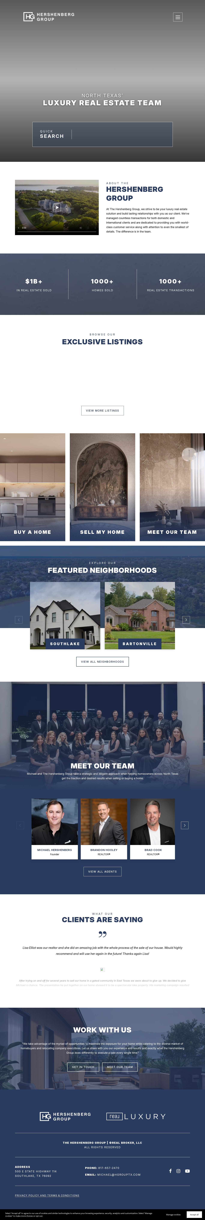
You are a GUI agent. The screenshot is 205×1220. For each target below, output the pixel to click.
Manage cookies (173, 1214)
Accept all (194, 1214)
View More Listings (102, 410)
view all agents (102, 871)
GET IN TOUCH (83, 1067)
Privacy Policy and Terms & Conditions (47, 1195)
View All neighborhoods (102, 661)
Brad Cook (153, 850)
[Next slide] (102, 970)
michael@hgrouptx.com (119, 1174)
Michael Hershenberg (54, 850)
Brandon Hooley (104, 850)
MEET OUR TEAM (120, 1067)
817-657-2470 (108, 1168)
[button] (186, 620)
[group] (65, 615)
